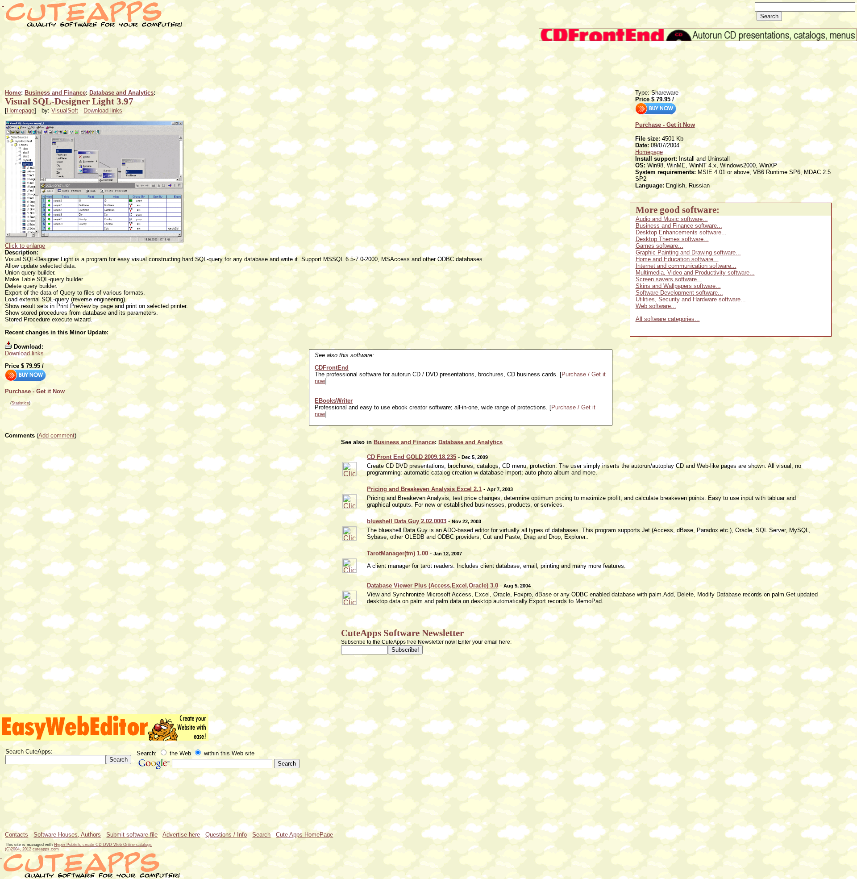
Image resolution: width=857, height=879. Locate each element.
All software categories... (668, 319)
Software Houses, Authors (67, 834)
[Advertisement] (167, 61)
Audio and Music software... (672, 219)
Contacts (16, 834)
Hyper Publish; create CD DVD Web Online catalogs (103, 844)
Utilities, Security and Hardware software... (691, 299)
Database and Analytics (121, 92)
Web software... (656, 306)
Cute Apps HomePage (304, 834)
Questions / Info (226, 834)
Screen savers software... (669, 279)
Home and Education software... (677, 259)
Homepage (20, 110)
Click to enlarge (25, 245)
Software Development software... (679, 292)
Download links (102, 110)
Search (261, 834)
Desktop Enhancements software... (681, 232)
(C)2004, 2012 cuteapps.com (32, 849)
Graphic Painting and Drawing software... (688, 252)
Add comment (56, 435)
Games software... (659, 245)
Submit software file (132, 834)
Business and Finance (55, 92)
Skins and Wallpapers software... (678, 286)
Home (13, 92)
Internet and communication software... (686, 265)
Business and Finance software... (679, 225)
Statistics (20, 403)
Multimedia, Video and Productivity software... (695, 272)
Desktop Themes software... (672, 239)
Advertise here (181, 834)
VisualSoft (64, 110)
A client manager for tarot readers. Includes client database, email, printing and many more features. (496, 565)
